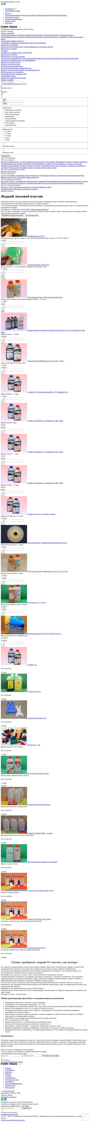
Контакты (8, 23)
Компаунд (63, 164)
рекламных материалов (9, 1114)
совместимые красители (40, 209)
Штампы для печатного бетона (20, 37)
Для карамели (50, 162)
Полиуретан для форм (9, 54)
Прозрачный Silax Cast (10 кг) (38, 265)
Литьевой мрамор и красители (39, 58)
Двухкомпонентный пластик (57, 181)
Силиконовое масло (8, 76)
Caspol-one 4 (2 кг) (34, 691)
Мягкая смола (6, 177)
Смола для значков (18, 177)
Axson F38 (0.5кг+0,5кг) (36, 948)
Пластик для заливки (38, 181)
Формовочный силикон (36, 162)
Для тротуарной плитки (39, 35)
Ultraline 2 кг (32, 665)
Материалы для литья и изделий (13, 56)
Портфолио (9, 11)
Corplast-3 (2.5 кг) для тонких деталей (41, 514)
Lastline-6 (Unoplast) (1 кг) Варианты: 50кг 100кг (45, 452)
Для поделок (55, 166)
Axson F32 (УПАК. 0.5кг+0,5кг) (39, 919)
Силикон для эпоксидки (69, 166)
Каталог (10, 189)
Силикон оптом (51, 168)
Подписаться (26, 1108)
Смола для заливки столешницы (13, 175)
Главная (4, 189)
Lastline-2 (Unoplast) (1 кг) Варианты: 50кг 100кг (45, 483)
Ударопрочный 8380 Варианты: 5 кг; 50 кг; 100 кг (45, 361)
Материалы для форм (9, 49)
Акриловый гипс (57, 58)
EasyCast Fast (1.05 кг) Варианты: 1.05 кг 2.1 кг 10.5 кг (47, 571)
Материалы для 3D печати (10, 62)
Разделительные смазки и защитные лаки (16, 68)
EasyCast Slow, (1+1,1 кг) (36, 602)
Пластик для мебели (26, 183)
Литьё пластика (42, 15)
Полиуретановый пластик (78, 181)
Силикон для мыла (26, 166)
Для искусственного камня (20, 35)
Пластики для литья (57, 183)
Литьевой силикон (30, 164)
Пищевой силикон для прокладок (32, 168)
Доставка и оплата (12, 17)
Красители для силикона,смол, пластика (16, 47)
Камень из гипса (7, 187)
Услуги (7, 13)
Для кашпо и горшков (9, 43)
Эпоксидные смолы (8, 58)
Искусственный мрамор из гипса (39, 187)
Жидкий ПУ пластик (42, 183)
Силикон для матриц (79, 162)
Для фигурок (27, 43)
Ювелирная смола (77, 175)
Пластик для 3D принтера (10, 64)
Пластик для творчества (10, 183)
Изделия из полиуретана (58, 15)
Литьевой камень (20, 187)
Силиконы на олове (8, 53)
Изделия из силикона (28, 15)
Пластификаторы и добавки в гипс (14, 74)
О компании (9, 9)
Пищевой (40, 164)
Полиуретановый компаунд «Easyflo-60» (42, 862)
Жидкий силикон (7, 162)
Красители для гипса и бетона (42, 47)
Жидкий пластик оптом (74, 183)
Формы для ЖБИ (7, 80)
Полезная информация (13, 19)
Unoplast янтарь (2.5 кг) (36, 236)
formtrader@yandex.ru (8, 1097)
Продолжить (6, 156)
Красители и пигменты (9, 45)
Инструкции (10, 1087)
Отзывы (17, 11)
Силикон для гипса (51, 164)
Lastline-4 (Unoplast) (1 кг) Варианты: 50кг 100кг (45, 421)
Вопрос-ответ (10, 21)
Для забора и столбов (57, 37)
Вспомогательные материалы (12, 66)
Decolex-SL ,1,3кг (33, 745)
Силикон (4, 51)
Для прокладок (13, 168)
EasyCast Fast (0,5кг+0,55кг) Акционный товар (44, 297)
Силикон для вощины (42, 166)
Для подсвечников (39, 43)
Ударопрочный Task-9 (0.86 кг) (38, 805)
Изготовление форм (12, 15)
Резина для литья (20, 162)
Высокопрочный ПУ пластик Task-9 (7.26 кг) (44, 634)
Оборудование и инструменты (12, 72)
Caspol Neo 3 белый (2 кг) (36, 718)
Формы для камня (7, 33)
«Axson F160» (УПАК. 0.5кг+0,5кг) (40, 890)
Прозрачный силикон (64, 162)
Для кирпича (5, 35)
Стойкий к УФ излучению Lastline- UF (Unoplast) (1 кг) (47, 392)
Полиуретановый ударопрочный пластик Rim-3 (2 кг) (47, 543)
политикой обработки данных (12, 1062)
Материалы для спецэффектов (24, 60)
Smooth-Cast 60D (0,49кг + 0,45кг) (40, 833)
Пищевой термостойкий (10, 166)
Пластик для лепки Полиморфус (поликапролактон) (20, 70)
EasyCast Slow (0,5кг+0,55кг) (38, 773)
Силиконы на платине (24, 53)
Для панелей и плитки (56, 35)
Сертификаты (10, 1078)
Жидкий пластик (22, 58)
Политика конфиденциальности (13, 1120)
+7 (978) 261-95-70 (7, 84)
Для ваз (20, 43)
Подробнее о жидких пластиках (12, 215)
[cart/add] (3, 245)
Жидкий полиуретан (8, 171)
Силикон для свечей (74, 164)
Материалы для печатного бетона (13, 78)
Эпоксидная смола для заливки (36, 175)
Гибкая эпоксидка (32, 177)
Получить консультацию (51, 1056)
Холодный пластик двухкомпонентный (15, 181)
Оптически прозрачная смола (60, 175)
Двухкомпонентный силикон (11, 164)
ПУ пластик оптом (32, 215)
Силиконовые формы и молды (12, 41)
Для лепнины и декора (40, 37)
